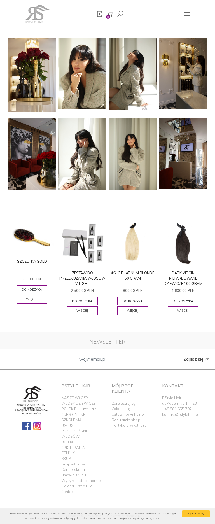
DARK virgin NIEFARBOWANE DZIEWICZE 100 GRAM (183, 278)
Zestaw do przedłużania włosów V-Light (82, 278)
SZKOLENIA (71, 420)
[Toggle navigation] (187, 14)
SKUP (66, 458)
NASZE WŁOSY (74, 397)
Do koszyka (32, 290)
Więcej (32, 299)
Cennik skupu (73, 469)
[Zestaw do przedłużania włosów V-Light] (82, 243)
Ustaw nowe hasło (128, 414)
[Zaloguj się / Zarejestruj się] (99, 14)
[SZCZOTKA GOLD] (32, 237)
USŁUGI (67, 425)
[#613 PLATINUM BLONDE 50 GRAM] (133, 243)
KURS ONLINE (73, 414)
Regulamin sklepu (127, 420)
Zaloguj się (121, 408)
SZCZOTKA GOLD (32, 261)
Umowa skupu (73, 475)
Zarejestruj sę (123, 403)
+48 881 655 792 (177, 409)
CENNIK (68, 453)
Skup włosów (73, 464)
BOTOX (67, 442)
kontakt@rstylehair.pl (180, 414)
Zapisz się (194, 359)
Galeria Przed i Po (76, 486)
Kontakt (67, 491)
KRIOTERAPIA (73, 447)
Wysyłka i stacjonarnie (81, 480)
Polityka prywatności (129, 425)
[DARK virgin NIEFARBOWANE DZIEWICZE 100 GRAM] (183, 243)
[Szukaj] (120, 14)
